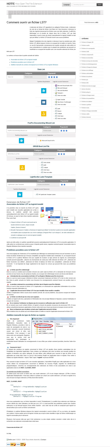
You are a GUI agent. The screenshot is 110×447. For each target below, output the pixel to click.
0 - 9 (11, 12)
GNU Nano (60, 116)
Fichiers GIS (85, 82)
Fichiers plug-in (86, 92)
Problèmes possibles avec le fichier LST (22, 62)
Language (67, 5)
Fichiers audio (86, 45)
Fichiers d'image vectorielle (89, 111)
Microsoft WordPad (63, 90)
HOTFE (24, 3)
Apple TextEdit (61, 99)
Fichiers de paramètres (88, 98)
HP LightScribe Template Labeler (47, 194)
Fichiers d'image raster (88, 95)
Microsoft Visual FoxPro (48, 140)
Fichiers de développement (89, 64)
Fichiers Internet (86, 117)
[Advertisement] (17, 37)
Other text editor (62, 95)
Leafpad (60, 113)
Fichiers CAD (85, 51)
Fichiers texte (85, 107)
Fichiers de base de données (90, 61)
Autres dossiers (86, 89)
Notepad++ (60, 93)
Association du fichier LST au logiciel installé (24, 59)
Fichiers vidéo (85, 114)
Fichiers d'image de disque (89, 67)
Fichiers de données (87, 57)
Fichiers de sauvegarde (88, 48)
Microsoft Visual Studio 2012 (65, 85)
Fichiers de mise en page (89, 86)
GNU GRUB (47, 162)
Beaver (59, 111)
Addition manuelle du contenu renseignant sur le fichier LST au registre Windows (34, 65)
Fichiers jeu (85, 79)
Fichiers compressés (87, 54)
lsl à (9, 433)
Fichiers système (86, 104)
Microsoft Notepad (62, 88)
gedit (59, 108)
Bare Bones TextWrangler (64, 102)
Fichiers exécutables (87, 73)
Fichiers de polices (87, 76)
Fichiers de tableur (87, 101)
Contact (43, 439)
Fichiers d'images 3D (87, 42)
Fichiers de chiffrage (87, 70)
